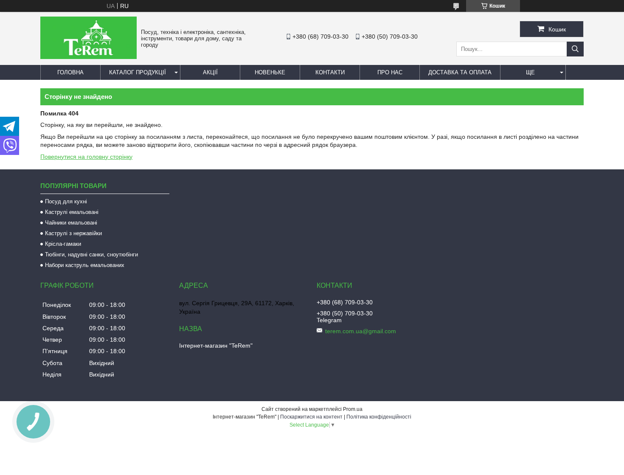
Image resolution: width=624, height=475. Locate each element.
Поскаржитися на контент (311, 417)
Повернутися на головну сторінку (86, 156)
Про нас (389, 72)
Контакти (330, 72)
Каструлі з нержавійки (73, 233)
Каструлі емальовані (71, 212)
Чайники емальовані (71, 222)
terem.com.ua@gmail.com (360, 331)
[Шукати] (575, 49)
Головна (70, 72)
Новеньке (270, 72)
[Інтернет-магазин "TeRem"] (88, 56)
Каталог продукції (137, 72)
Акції (210, 72)
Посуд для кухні (66, 201)
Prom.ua (353, 409)
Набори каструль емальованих (84, 265)
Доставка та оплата (460, 72)
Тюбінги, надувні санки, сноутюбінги (91, 254)
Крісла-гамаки (63, 244)
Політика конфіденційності (378, 417)
